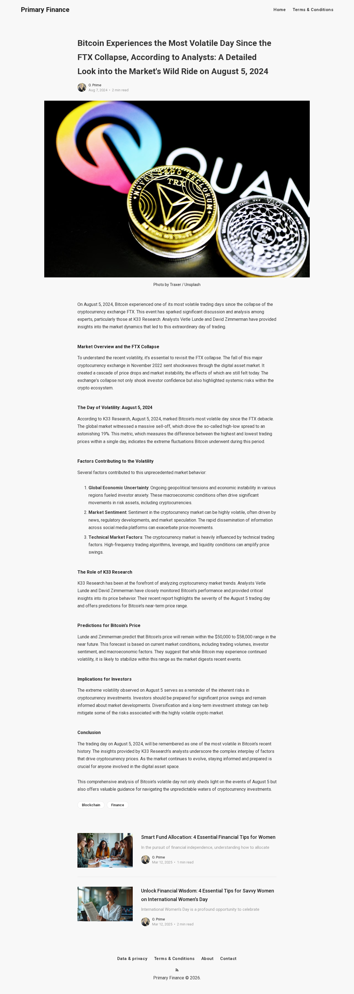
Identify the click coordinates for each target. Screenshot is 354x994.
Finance (117, 805)
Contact (228, 959)
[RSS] (177, 970)
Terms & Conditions (313, 10)
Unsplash (192, 284)
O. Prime (94, 85)
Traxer (175, 284)
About (207, 959)
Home (280, 10)
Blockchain (91, 805)
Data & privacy (132, 959)
